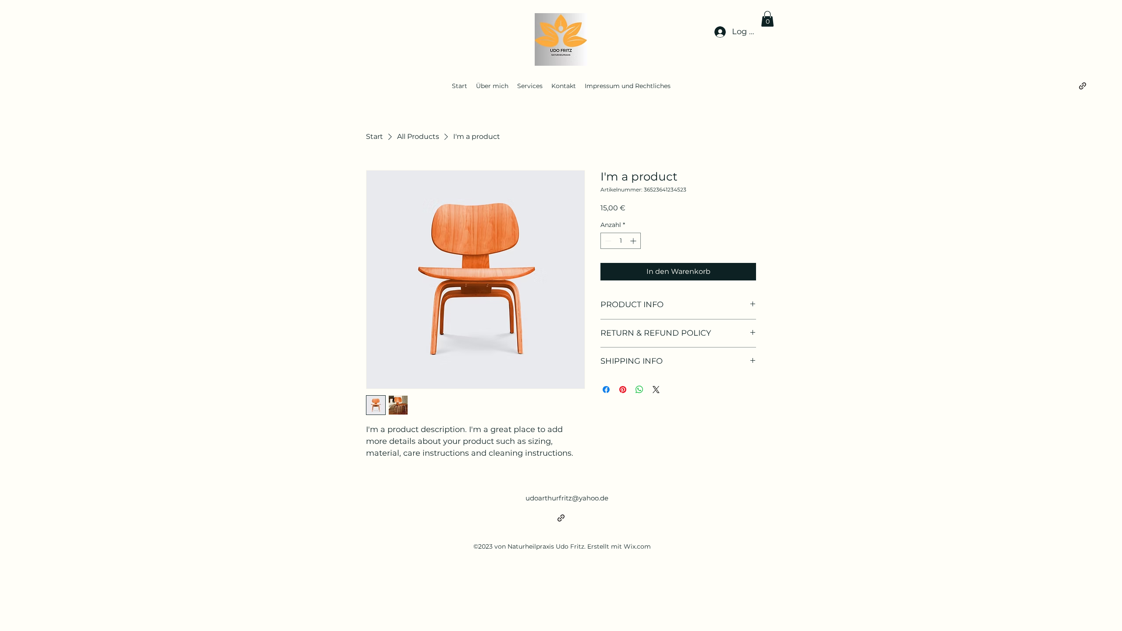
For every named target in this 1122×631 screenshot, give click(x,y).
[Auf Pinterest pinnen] (623, 389)
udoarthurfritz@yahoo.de (566, 498)
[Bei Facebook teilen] (606, 389)
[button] (767, 19)
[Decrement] (607, 240)
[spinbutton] (620, 240)
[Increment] (633, 240)
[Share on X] (656, 389)
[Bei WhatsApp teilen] (639, 389)
